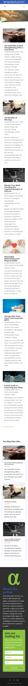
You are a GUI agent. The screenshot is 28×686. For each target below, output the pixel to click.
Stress (17, 64)
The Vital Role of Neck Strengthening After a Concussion (13, 47)
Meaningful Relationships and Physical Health (12, 258)
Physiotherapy (9, 64)
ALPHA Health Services (13, 124)
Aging (7, 54)
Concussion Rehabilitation (13, 59)
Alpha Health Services (16, 683)
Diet (5, 62)
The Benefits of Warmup (10, 118)
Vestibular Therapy (10, 67)
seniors (17, 132)
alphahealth (10, 52)
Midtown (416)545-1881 (10, 1)
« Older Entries (8, 426)
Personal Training (14, 62)
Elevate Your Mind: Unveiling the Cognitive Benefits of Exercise (13, 188)
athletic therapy (16, 57)
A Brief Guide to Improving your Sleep (13, 386)
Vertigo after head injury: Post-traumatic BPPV (13, 318)
